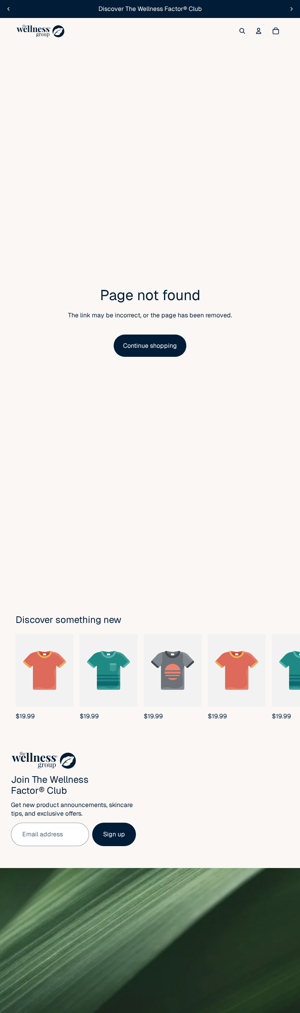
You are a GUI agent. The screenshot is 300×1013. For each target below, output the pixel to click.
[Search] (242, 30)
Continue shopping (150, 346)
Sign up (114, 834)
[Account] (258, 30)
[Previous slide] (8, 9)
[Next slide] (291, 9)
